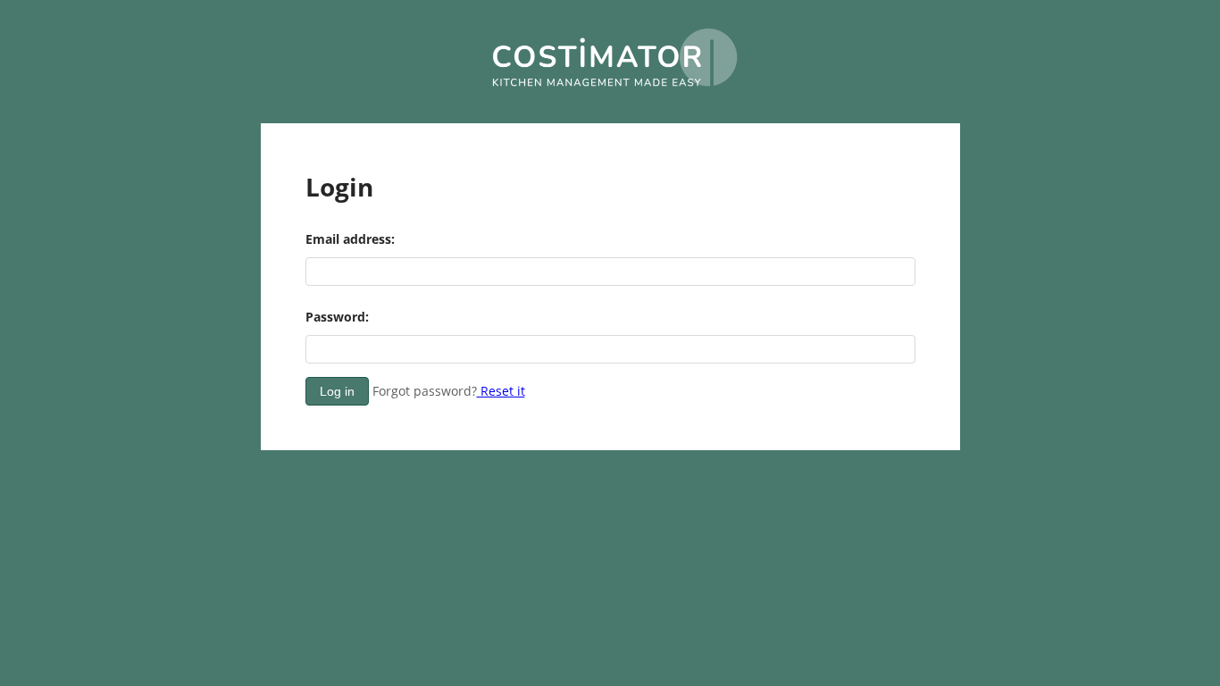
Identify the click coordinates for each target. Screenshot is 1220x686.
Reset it (501, 390)
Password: (337, 316)
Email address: (350, 238)
